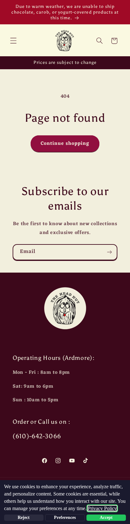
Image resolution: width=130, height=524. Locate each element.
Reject (24, 517)
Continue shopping (65, 143)
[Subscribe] (109, 252)
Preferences (65, 517)
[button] (13, 41)
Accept (106, 517)
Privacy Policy (102, 508)
